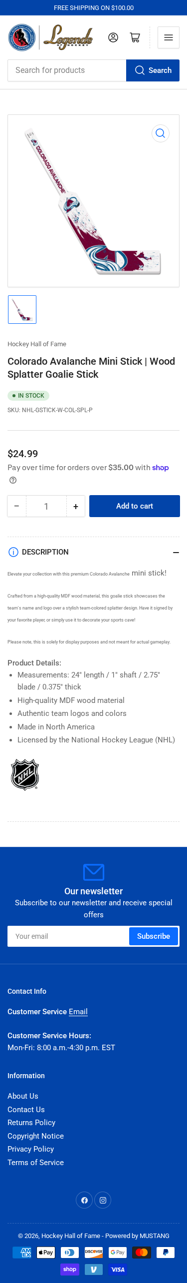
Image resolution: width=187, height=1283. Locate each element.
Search (160, 70)
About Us (22, 1096)
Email (78, 1011)
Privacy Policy (30, 1149)
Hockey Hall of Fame (36, 344)
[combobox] (93, 70)
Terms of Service (35, 1162)
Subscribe (153, 936)
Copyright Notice (35, 1136)
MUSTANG (155, 1236)
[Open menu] (169, 37)
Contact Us (26, 1109)
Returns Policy (31, 1122)
